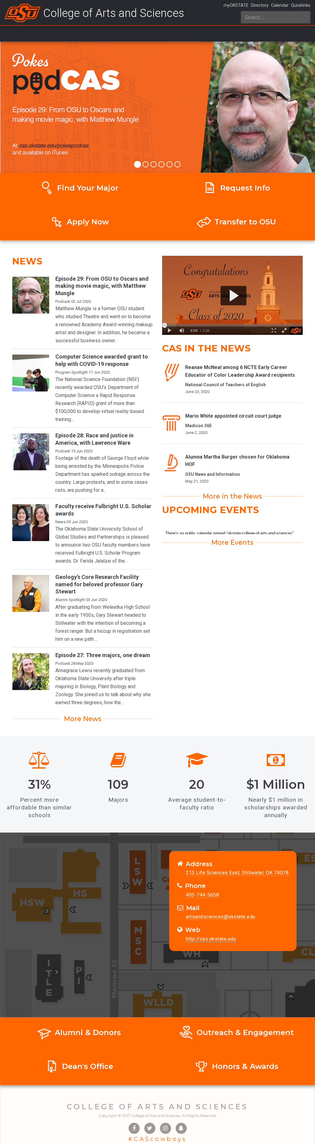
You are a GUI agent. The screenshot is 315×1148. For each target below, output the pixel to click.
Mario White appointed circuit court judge (233, 416)
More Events (232, 542)
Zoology (64, 694)
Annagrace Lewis (73, 670)
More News (83, 719)
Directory (260, 5)
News (60, 522)
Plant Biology (112, 686)
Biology (88, 686)
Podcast (62, 301)
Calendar (280, 5)
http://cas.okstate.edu (211, 939)
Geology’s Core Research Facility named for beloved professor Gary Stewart (99, 584)
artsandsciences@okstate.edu (220, 917)
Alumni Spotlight (70, 599)
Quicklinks (300, 5)
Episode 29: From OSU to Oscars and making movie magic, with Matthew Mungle (102, 285)
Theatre (91, 316)
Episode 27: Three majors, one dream (102, 655)
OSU (122, 308)
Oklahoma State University (83, 678)
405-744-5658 (202, 895)
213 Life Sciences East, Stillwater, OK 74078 (237, 873)
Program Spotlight (71, 372)
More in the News (232, 496)
